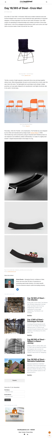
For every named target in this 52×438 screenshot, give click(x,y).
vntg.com (28, 126)
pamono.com (28, 75)
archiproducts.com (12, 271)
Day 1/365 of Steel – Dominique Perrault (35, 320)
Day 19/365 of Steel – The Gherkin (36, 299)
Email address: (7, 394)
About (20, 432)
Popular (14, 380)
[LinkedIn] (27, 434)
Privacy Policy (29, 432)
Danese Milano (34, 132)
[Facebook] (24, 434)
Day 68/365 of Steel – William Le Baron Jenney (36, 341)
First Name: (7, 389)
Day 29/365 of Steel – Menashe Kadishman (36, 360)
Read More (29, 315)
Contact (24, 432)
